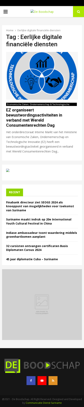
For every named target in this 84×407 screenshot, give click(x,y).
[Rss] (53, 380)
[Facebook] (31, 380)
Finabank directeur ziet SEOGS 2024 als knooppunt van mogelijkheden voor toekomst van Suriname (40, 206)
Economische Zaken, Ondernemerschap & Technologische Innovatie (38, 104)
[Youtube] (42, 380)
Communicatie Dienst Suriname (44, 403)
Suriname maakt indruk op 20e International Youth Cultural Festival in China (38, 221)
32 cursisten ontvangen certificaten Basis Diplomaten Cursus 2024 (37, 248)
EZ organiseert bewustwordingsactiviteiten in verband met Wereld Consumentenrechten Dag (34, 118)
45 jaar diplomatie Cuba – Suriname (32, 259)
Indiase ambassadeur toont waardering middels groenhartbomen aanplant (41, 235)
